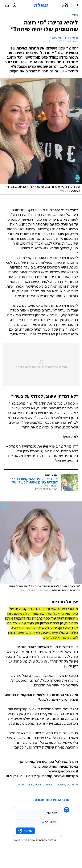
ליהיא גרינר (72, 785)
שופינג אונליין (25, 785)
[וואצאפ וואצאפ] (14, 5)
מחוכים (60, 785)
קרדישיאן (39, 785)
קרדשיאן (50, 785)
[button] (65, 5)
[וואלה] (41, 5)
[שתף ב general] (7, 5)
